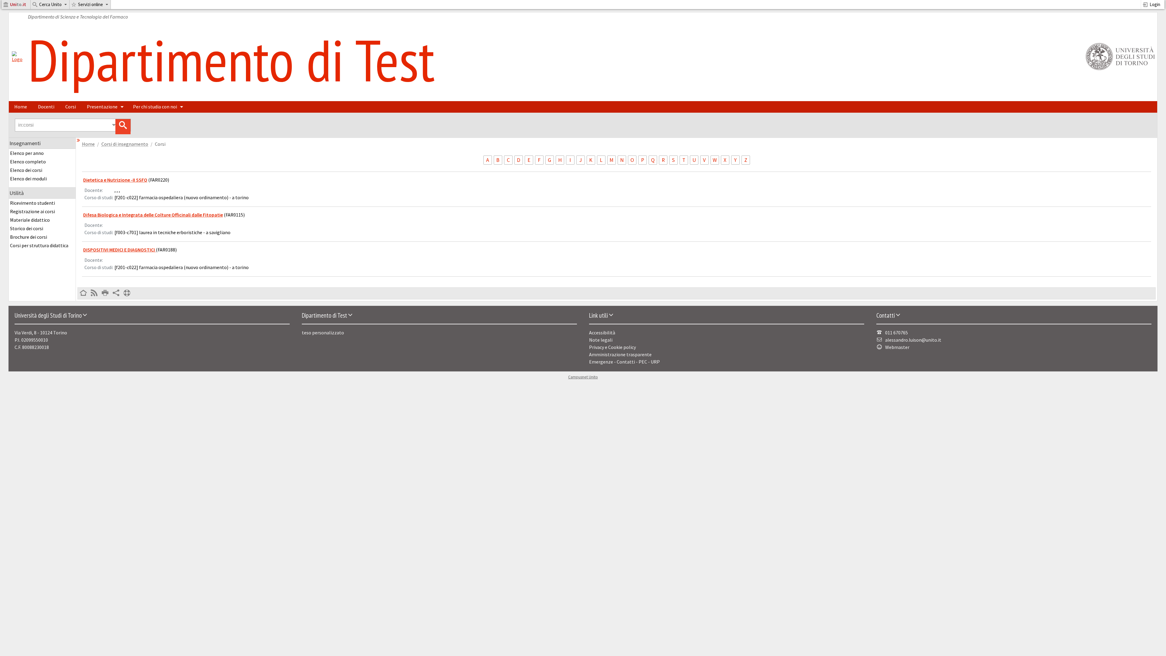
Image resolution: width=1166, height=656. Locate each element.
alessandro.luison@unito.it (913, 340)
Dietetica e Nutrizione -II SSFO (115, 180)
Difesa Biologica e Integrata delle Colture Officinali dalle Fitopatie (153, 215)
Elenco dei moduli (28, 179)
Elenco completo (28, 162)
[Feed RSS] (94, 293)
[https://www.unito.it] (1119, 70)
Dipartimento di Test (231, 59)
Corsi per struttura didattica (39, 245)
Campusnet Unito (583, 377)
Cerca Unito (50, 4)
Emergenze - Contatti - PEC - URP (624, 362)
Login (1155, 4)
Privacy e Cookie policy (612, 347)
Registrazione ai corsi (32, 211)
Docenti (46, 107)
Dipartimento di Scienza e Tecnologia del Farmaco (78, 17)
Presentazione (102, 107)
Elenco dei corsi (26, 170)
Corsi (70, 107)
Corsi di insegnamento (124, 144)
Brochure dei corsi (28, 237)
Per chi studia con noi (155, 107)
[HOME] (83, 293)
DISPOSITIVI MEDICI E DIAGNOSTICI (119, 250)
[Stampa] (105, 293)
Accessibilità (602, 333)
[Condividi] (116, 293)
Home (20, 107)
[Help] (127, 293)
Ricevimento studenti (32, 203)
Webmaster (897, 347)
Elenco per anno (27, 153)
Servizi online (90, 4)
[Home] (17, 59)
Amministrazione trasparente (620, 354)
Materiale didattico (30, 220)
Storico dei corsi (26, 228)
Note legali (600, 340)
